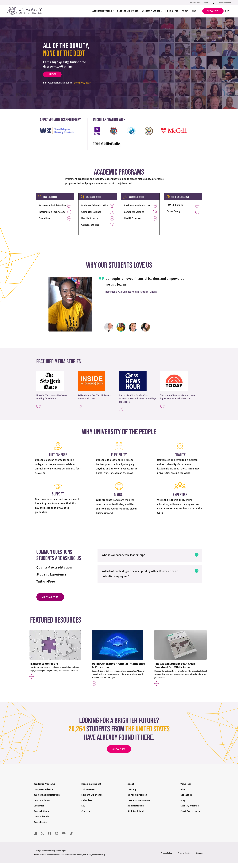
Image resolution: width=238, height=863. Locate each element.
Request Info (195, 2)
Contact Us (186, 795)
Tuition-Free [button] (45, 581)
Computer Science (91, 212)
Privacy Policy (166, 853)
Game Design (174, 211)
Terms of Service (184, 853)
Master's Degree (50, 197)
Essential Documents (139, 800)
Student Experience (127, 11)
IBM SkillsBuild (175, 205)
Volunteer (185, 784)
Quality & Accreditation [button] (54, 567)
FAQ (83, 806)
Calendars (86, 800)
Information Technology (52, 212)
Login (206, 2)
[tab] (150, 554)
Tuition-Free (171, 11)
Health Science (89, 218)
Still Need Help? (136, 811)
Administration (136, 806)
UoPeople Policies (137, 795)
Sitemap (199, 853)
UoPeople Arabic (225, 2)
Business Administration (52, 205)
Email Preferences (190, 811)
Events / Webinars (190, 806)
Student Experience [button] (51, 574)
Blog (182, 800)
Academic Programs (103, 11)
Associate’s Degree (136, 197)
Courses (85, 811)
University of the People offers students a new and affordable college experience (137, 398)
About (185, 11)
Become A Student (152, 11)
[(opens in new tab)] (50, 381)
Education (44, 218)
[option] (119, 301)
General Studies (90, 225)
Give (194, 11)
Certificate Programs (180, 197)
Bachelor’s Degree (93, 197)
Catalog (132, 790)
